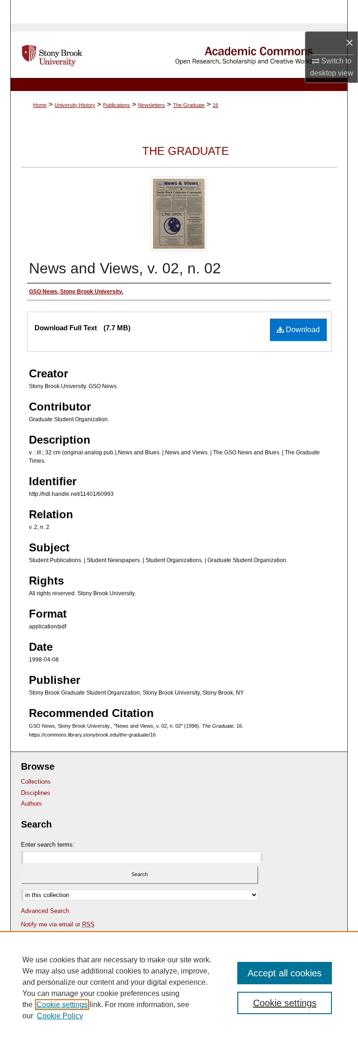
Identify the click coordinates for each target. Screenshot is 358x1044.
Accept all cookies (285, 973)
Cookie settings (62, 1005)
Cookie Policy (60, 1016)
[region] (179, 987)
